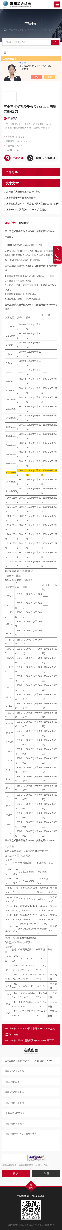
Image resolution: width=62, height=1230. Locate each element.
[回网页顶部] (57, 249)
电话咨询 (57, 260)
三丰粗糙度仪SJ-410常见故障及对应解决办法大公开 (32, 203)
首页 (22, 30)
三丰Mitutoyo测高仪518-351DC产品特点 (26, 209)
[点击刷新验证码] (36, 1158)
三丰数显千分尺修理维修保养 (21, 197)
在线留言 (24, 222)
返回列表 (13, 1034)
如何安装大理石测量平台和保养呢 (23, 191)
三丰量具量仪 (46, 30)
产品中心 (32, 30)
